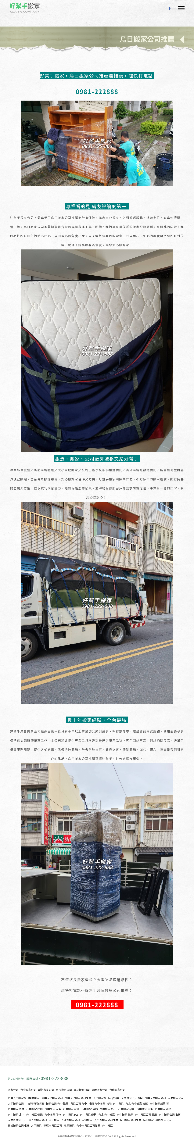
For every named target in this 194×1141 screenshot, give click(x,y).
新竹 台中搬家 (115, 1103)
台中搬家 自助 (89, 1109)
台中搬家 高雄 (16, 1109)
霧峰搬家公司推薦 (18, 1125)
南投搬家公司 (64, 1090)
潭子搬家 (54, 1120)
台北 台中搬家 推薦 (136, 1103)
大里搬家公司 (176, 1098)
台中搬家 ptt (70, 1114)
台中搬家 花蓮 (71, 1109)
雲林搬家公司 (82, 1090)
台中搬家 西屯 (53, 1109)
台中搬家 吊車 (126, 1109)
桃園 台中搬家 (97, 1103)
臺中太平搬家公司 (52, 1098)
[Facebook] (169, 7)
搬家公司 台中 (78, 1103)
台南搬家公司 (117, 1090)
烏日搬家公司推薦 (130, 1120)
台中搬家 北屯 (16, 1114)
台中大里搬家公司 (155, 1098)
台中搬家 (107, 1125)
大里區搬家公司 (17, 1120)
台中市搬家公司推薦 (88, 1125)
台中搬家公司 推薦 (170, 1114)
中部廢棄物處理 (35, 1103)
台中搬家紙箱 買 (159, 1103)
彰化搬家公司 (46, 1090)
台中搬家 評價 (34, 1109)
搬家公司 (13, 1090)
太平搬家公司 (16, 1103)
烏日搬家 (148, 1120)
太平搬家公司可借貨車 (106, 1098)
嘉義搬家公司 (99, 1090)
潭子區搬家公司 (37, 1120)
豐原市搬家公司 (52, 1125)
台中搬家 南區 (163, 1109)
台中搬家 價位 (53, 1114)
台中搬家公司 (28, 1090)
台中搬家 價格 (88, 1114)
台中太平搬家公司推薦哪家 (24, 1098)
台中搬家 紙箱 (125, 1114)
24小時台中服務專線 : (39, 1078)
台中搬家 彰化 (108, 1109)
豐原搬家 (69, 1125)
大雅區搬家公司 (70, 1120)
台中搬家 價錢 (34, 1114)
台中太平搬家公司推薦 (78, 1098)
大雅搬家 (87, 1120)
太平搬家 (36, 1125)
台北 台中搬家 (106, 1114)
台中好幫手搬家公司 (24, 8)
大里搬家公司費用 (132, 1098)
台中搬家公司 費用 (146, 1114)
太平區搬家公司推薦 (106, 1120)
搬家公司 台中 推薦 (57, 1103)
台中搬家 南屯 (144, 1109)
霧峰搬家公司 (163, 1120)
